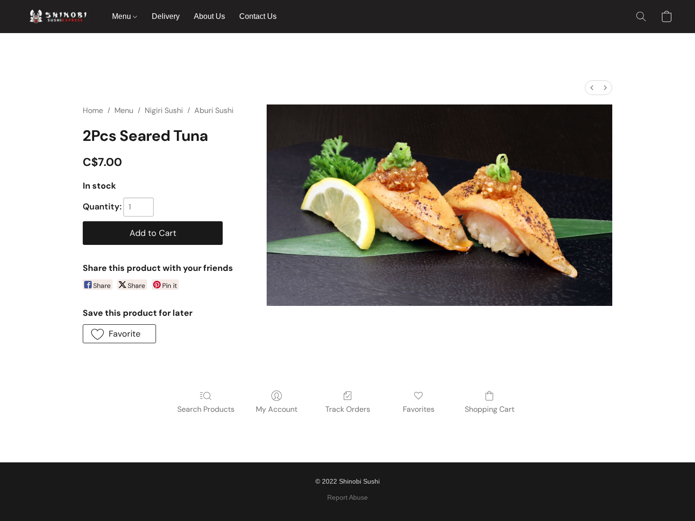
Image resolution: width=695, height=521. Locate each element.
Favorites (418, 409)
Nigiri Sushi (164, 110)
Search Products (206, 409)
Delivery (166, 16)
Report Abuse (347, 497)
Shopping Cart (489, 409)
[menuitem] (592, 88)
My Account (276, 409)
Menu (122, 16)
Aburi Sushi (214, 110)
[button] (58, 16)
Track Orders (347, 409)
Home (93, 110)
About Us (209, 16)
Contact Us (258, 16)
